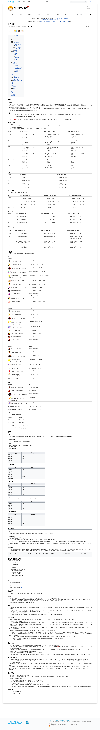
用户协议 (73, 720)
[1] (26, 280)
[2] (20, 301)
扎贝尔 (9, 662)
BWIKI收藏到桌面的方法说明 (53, 19)
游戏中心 (50, 720)
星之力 (21, 582)
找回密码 (62, 720)
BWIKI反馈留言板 (45, 19)
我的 (53, 1)
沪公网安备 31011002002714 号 (56, 726)
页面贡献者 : (10, 31)
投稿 (58, 14)
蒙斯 (58, 646)
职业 (48, 14)
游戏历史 (21, 14)
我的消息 (89, 7)
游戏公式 (39, 14)
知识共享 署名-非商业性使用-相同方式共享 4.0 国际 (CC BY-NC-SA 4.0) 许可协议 (54, 21)
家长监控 (67, 720)
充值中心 (48, 1)
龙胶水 (36, 18)
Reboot (15, 119)
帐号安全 (56, 720)
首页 (24, 1)
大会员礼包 (41, 1)
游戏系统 (30, 14)
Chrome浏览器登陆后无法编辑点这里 (62, 18)
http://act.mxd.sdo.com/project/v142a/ (21, 695)
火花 (21, 587)
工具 (66, 14)
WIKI (36, 1)
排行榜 (28, 1)
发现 (32, 1)
